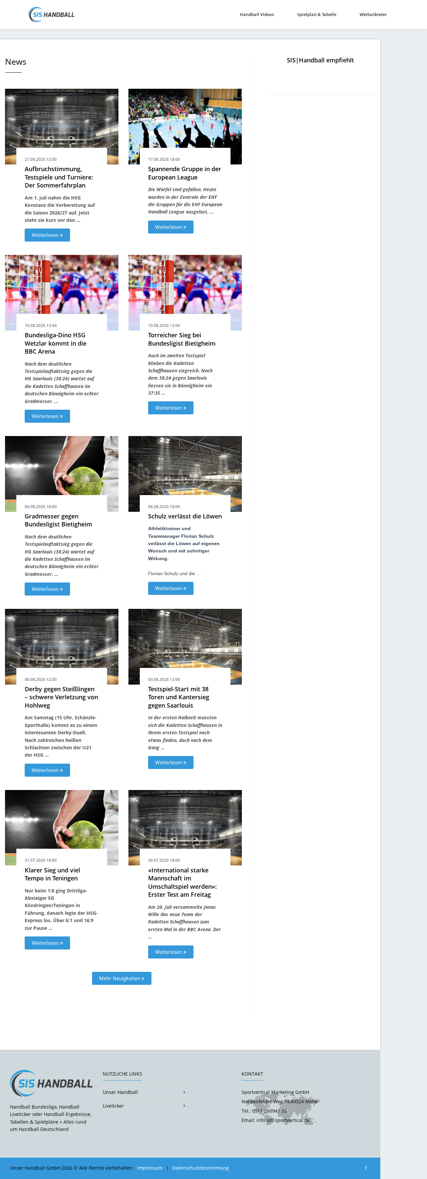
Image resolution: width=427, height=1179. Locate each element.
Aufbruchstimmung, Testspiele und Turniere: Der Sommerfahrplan (59, 177)
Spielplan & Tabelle (316, 14)
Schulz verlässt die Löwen (185, 516)
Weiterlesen (46, 235)
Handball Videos (257, 14)
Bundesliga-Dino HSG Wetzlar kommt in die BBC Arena (55, 343)
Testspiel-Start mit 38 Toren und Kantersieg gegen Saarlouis (178, 697)
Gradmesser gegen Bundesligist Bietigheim (58, 520)
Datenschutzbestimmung (200, 1168)
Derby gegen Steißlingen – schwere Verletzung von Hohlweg (61, 697)
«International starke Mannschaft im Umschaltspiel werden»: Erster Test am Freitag (182, 882)
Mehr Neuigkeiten (120, 978)
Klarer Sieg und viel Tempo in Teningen (52, 874)
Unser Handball (120, 1092)
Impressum (149, 1168)
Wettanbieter (373, 14)
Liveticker (113, 1106)
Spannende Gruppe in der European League (184, 173)
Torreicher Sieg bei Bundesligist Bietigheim (182, 339)
